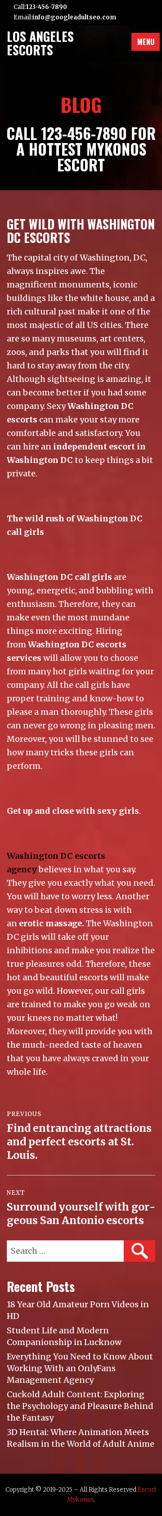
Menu (145, 41)
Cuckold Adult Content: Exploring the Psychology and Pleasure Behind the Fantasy (80, 1406)
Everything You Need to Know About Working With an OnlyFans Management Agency (80, 1368)
